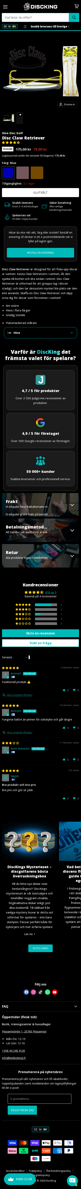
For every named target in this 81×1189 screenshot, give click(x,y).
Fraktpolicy (35, 1171)
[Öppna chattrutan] (72, 1180)
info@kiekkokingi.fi (14, 1058)
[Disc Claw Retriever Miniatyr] (8, 118)
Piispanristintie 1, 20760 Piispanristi (24, 1031)
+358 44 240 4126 (13, 1051)
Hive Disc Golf (12, 133)
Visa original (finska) (19, 695)
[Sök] (74, 17)
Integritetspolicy (40, 1175)
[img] (10, 668)
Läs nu (28, 934)
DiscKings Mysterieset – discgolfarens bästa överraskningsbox (29, 871)
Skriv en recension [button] (40, 633)
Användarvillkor (15, 1171)
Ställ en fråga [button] (41, 643)
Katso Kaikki (40, 948)
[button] (11, 142)
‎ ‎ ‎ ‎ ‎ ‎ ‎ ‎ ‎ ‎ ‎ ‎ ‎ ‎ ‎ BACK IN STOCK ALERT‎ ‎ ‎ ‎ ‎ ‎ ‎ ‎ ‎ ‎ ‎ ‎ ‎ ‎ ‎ (40, 253)
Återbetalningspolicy (58, 1171)
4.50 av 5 (50, 592)
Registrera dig (22, 1110)
